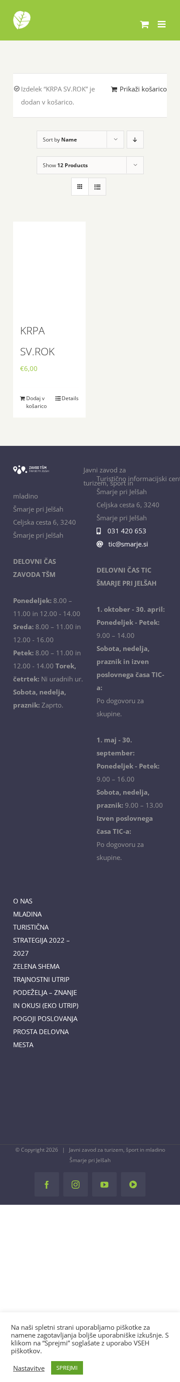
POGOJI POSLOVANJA (45, 1018)
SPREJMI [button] (67, 1368)
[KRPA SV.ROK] (49, 266)
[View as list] (97, 186)
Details (70, 398)
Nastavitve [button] (29, 1368)
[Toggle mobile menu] (162, 24)
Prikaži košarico (143, 88)
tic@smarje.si (127, 543)
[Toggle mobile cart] (144, 24)
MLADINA (27, 914)
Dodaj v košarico (36, 402)
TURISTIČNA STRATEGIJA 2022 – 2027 (41, 940)
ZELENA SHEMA (36, 966)
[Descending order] (135, 139)
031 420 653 (125, 530)
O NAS (22, 901)
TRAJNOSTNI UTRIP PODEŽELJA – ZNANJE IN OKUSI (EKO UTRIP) (45, 992)
